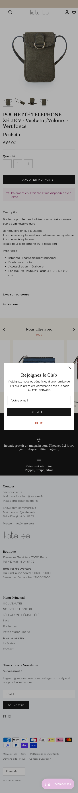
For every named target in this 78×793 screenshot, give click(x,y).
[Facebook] (36, 423)
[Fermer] (70, 368)
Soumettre (39, 411)
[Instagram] (41, 423)
